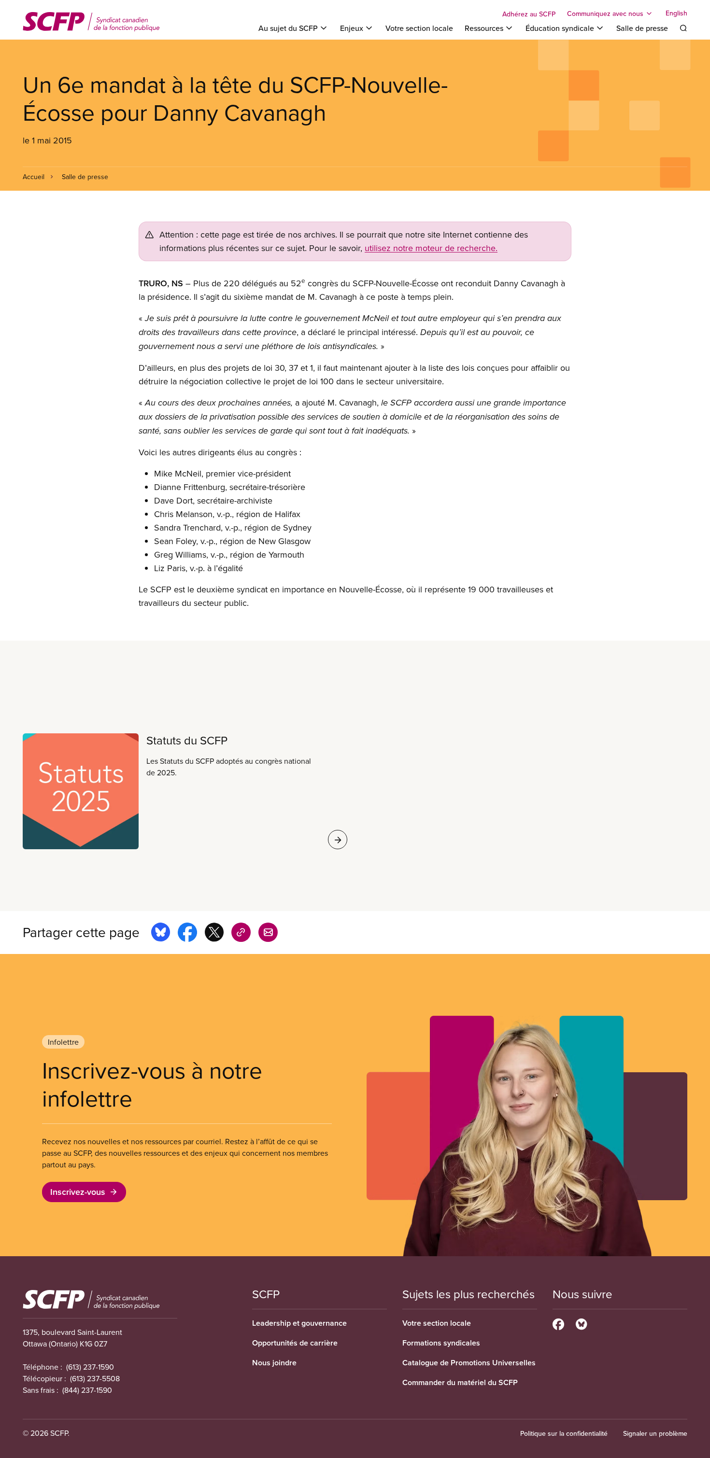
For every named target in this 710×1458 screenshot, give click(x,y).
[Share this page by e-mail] (268, 934)
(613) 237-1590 (90, 1366)
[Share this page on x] (214, 934)
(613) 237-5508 (95, 1378)
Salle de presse (642, 28)
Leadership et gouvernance (299, 1323)
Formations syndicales (441, 1342)
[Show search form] (683, 28)
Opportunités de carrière (295, 1342)
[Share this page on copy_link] (241, 934)
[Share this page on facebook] (187, 934)
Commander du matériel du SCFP (460, 1382)
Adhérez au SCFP (528, 14)
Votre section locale (419, 28)
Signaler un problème (655, 1433)
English (676, 13)
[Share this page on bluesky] (160, 934)
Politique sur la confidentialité (564, 1433)
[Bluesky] (581, 1323)
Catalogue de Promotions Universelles (469, 1362)
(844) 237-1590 (87, 1390)
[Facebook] (558, 1323)
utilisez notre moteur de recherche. (431, 248)
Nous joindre (274, 1362)
